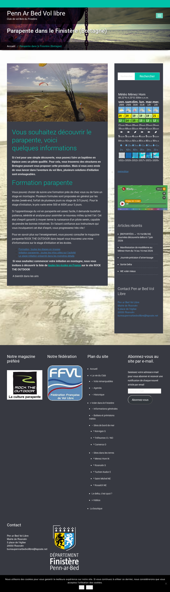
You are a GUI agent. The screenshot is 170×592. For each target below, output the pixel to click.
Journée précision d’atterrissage (136, 257)
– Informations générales (105, 408)
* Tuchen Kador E (102, 472)
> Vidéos (96, 500)
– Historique (98, 394)
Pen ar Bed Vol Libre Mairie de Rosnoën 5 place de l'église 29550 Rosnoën (128, 307)
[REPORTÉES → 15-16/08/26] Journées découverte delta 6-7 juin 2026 (135, 237)
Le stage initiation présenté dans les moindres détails (46, 255)
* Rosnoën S (99, 465)
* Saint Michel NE (102, 478)
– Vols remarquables (102, 381)
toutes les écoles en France (65, 265)
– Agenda (97, 388)
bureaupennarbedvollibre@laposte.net (138, 315)
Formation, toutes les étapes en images (39, 249)
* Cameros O (99, 444)
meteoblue (123, 171)
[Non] (166, 583)
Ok (81, 587)
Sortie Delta (126, 264)
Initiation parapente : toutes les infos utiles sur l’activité (47, 252)
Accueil (11, 46)
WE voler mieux (128, 271)
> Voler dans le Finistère (102, 403)
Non (89, 587)
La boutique (96, 508)
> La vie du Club (98, 375)
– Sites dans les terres (103, 452)
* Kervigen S (99, 431)
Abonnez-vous (140, 399)
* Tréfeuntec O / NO (103, 438)
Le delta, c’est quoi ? (102, 493)
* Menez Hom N (101, 458)
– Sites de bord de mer (103, 425)
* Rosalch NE (100, 485)
